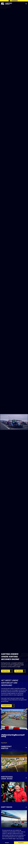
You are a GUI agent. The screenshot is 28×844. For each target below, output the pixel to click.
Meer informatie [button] (20, 838)
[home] (6, 4)
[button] (26, 3)
